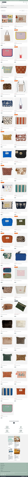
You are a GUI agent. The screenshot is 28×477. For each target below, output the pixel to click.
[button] (12, 423)
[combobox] (13, 3)
